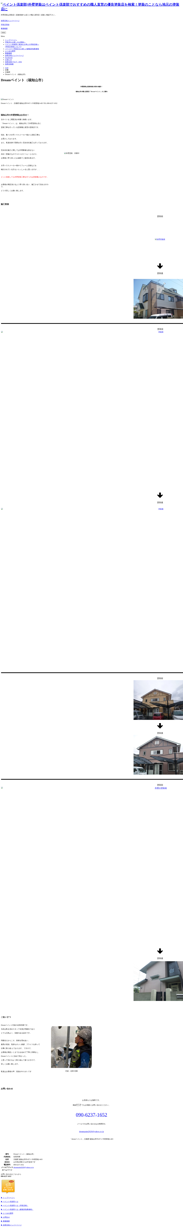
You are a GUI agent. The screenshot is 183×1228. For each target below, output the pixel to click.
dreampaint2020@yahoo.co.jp (91, 1131)
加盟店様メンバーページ (10, 21)
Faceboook (8, 58)
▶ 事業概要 (5, 1221)
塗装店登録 (5, 25)
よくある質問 (10, 51)
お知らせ (8, 60)
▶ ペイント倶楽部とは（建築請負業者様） (17, 1209)
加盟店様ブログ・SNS (13, 62)
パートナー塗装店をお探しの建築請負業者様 (22, 49)
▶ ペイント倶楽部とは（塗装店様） (14, 1205)
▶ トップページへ (8, 1198)
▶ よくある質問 (7, 1213)
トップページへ (11, 40)
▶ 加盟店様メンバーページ (11, 1225)
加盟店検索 (9, 64)
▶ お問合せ (5, 1217)
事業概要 (4, 28)
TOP (6, 68)
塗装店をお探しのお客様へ (15, 42)
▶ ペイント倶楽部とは (9, 1201)
